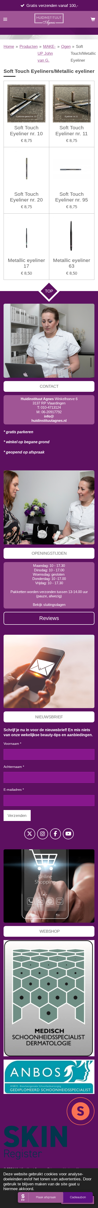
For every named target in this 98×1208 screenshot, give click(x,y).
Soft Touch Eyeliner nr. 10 (26, 130)
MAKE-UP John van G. (47, 53)
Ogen (66, 46)
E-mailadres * (14, 789)
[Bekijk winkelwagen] (93, 19)
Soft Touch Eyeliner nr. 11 (71, 130)
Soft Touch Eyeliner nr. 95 (71, 196)
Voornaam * (12, 743)
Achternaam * (14, 767)
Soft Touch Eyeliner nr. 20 (26, 196)
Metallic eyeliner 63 (71, 263)
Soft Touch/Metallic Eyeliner (83, 53)
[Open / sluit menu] (5, 19)
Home (9, 46)
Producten (29, 46)
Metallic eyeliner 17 (26, 263)
